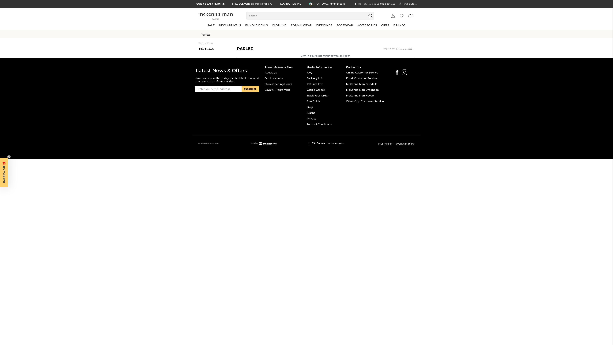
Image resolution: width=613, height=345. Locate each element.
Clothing (279, 25)
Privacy (311, 118)
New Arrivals (230, 25)
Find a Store (410, 4)
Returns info (315, 84)
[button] (4, 172)
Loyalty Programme (278, 89)
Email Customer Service (361, 78)
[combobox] (310, 15)
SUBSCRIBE (250, 89)
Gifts (385, 25)
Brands (399, 25)
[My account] (393, 16)
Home (201, 43)
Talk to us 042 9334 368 (381, 4)
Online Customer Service (362, 72)
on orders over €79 (252, 3)
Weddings (324, 25)
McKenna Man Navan (360, 95)
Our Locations (274, 78)
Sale (211, 25)
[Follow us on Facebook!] (355, 4)
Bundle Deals (256, 25)
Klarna (311, 112)
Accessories (367, 25)
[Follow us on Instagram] (359, 4)
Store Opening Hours (278, 84)
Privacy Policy (385, 143)
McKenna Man (212, 143)
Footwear (345, 25)
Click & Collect (316, 89)
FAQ (309, 72)
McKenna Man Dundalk (361, 84)
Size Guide (313, 101)
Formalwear (301, 25)
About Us (271, 72)
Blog (310, 107)
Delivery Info (315, 78)
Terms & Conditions (319, 124)
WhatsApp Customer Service (365, 101)
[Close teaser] (9, 156)
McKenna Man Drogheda (362, 89)
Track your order (318, 95)
